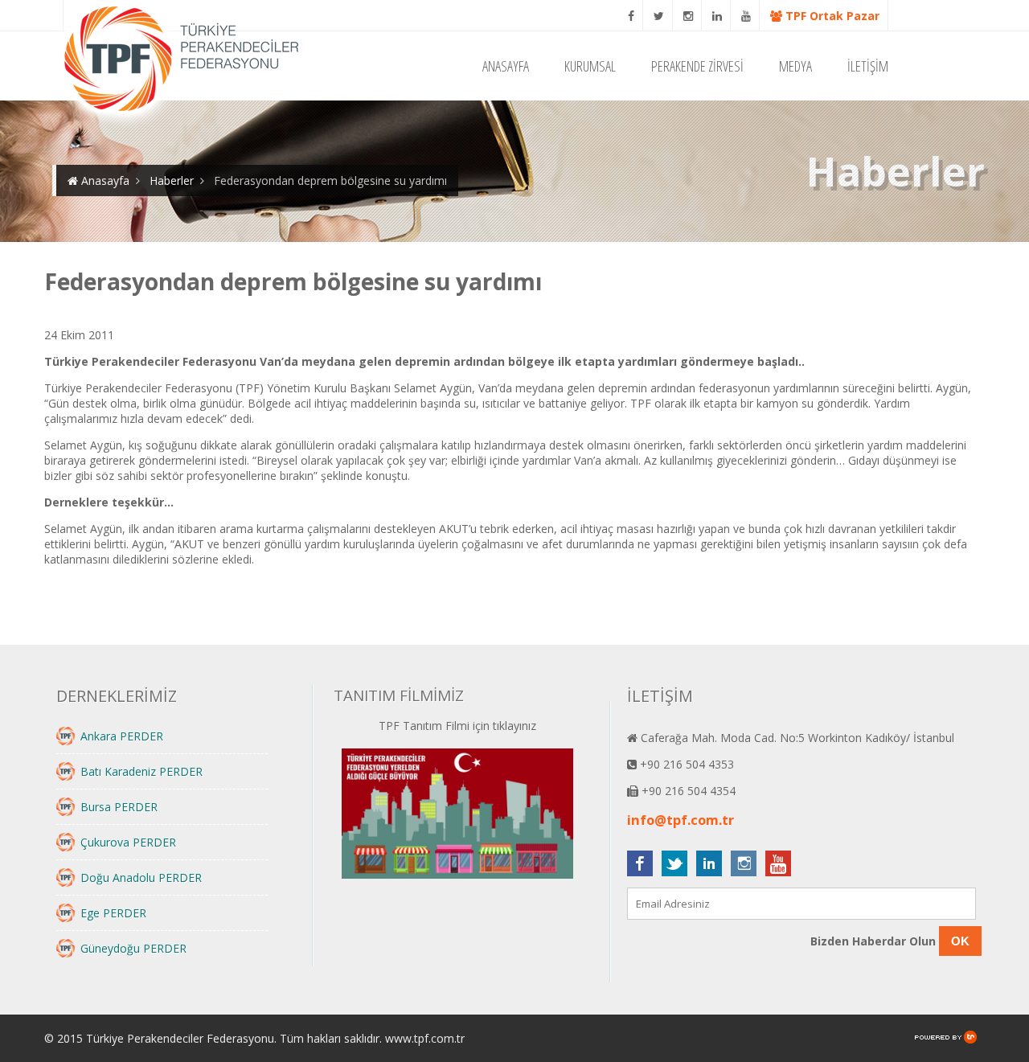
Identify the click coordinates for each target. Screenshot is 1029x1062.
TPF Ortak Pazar (830, 15)
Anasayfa (103, 180)
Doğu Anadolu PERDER (141, 877)
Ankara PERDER (121, 736)
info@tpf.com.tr (680, 820)
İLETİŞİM (867, 66)
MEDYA (795, 66)
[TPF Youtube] (746, 15)
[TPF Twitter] (659, 15)
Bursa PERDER (119, 806)
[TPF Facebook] (631, 15)
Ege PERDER (113, 913)
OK (960, 941)
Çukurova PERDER (128, 842)
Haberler (172, 180)
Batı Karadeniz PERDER (141, 771)
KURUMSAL (590, 66)
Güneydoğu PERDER (133, 948)
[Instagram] (688, 15)
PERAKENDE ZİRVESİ (697, 66)
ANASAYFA (505, 66)
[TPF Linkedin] (717, 15)
